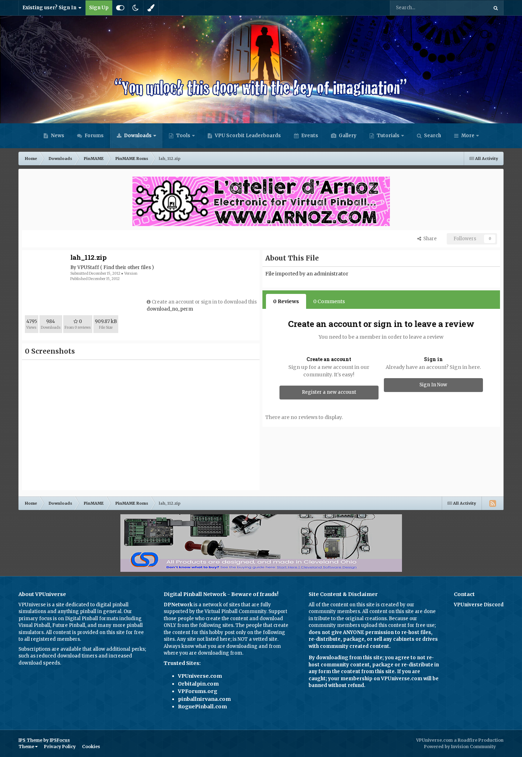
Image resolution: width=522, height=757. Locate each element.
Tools (183, 136)
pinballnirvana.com (204, 699)
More (467, 136)
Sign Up (99, 8)
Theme (26, 746)
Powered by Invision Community (460, 746)
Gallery (347, 136)
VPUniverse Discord (479, 605)
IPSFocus (60, 740)
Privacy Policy (60, 746)
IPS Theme (30, 740)
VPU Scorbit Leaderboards (247, 136)
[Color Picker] (150, 7)
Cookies (91, 746)
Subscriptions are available (49, 649)
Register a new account (329, 392)
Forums (93, 136)
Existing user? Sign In (50, 8)
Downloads (137, 136)
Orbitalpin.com (198, 684)
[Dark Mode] (135, 7)
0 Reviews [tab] (286, 301)
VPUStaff (88, 267)
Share (429, 239)
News (57, 136)
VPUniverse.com (200, 676)
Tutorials (387, 136)
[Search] (495, 7)
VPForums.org (197, 691)
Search (432, 136)
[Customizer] (120, 7)
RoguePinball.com (202, 706)
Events (309, 136)
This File (469, 7)
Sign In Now (433, 385)
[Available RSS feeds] (493, 503)
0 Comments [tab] (329, 301)
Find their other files (127, 267)
